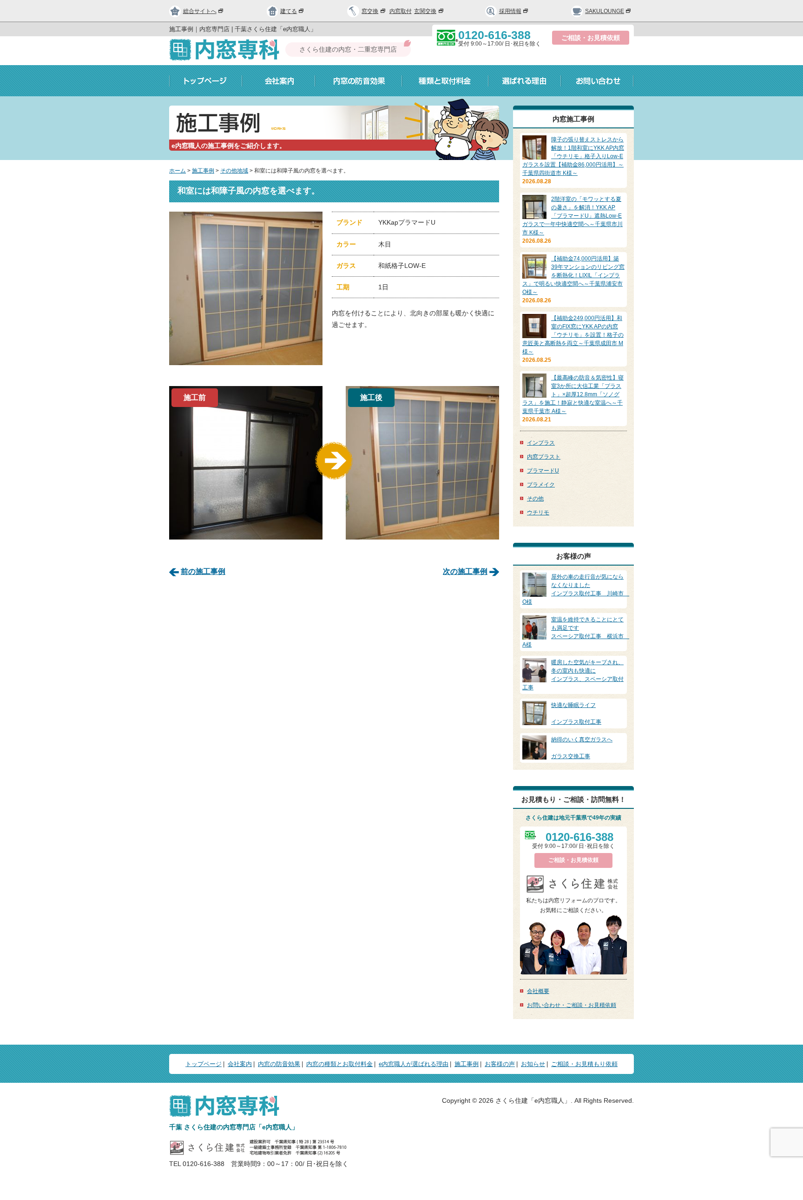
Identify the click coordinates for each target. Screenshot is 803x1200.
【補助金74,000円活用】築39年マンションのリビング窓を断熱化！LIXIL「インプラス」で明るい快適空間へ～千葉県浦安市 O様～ (573, 275)
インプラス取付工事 (576, 713)
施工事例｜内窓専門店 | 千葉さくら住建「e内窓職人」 (242, 29)
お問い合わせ (597, 80)
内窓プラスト (543, 456)
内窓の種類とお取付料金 (339, 1063)
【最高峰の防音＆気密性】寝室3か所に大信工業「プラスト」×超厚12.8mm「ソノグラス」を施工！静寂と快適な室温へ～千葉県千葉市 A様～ (573, 394)
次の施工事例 (465, 571)
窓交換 (370, 11)
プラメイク (541, 484)
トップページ (205, 80)
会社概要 (538, 991)
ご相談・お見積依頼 (590, 37)
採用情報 (510, 11)
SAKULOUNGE (604, 11)
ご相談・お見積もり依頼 (584, 1063)
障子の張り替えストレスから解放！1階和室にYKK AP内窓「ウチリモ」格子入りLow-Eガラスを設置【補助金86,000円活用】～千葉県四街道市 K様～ (573, 156)
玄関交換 (425, 11)
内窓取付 (400, 11)
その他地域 (234, 170)
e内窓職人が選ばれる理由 (413, 1063)
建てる (288, 11)
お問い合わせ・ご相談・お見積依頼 (571, 1005)
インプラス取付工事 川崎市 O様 (575, 589)
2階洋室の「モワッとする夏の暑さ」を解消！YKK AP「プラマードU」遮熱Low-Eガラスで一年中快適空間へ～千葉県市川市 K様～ (572, 216)
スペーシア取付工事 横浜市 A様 (575, 632)
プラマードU (543, 470)
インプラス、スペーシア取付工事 (573, 675)
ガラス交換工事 (581, 748)
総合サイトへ (200, 11)
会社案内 (278, 80)
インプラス (541, 443)
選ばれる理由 (524, 80)
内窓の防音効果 (358, 80)
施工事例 (203, 170)
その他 (535, 498)
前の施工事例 (203, 571)
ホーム (177, 170)
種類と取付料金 (445, 80)
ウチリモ (538, 512)
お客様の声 (500, 1063)
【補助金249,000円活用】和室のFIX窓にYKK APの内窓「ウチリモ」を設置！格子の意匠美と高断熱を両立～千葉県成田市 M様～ (573, 335)
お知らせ (533, 1063)
